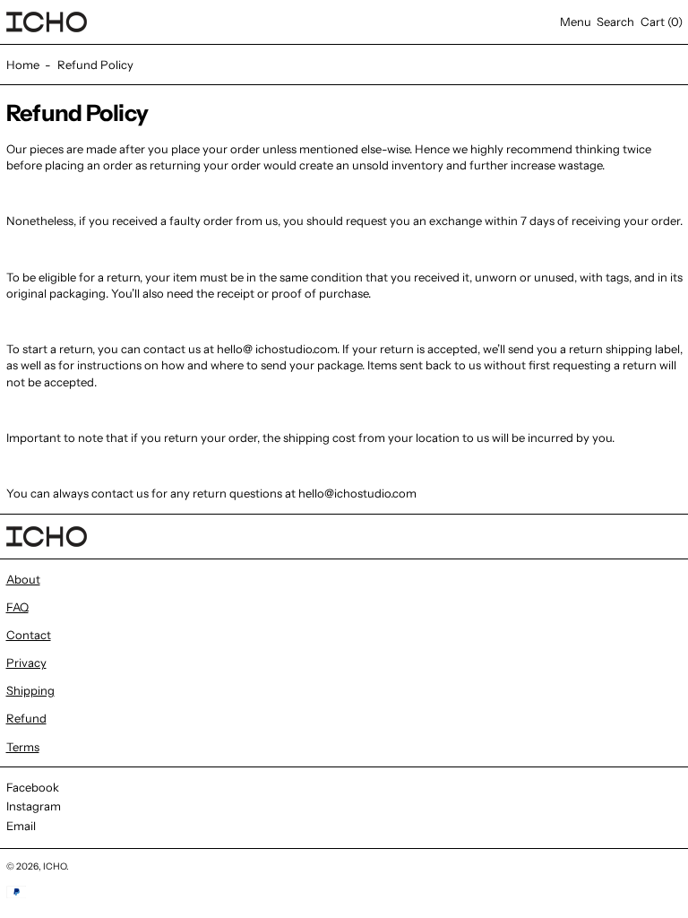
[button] (615, 22)
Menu (575, 21)
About (23, 579)
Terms (22, 747)
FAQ (17, 607)
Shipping (30, 690)
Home (22, 64)
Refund (26, 718)
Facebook (32, 787)
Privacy (26, 662)
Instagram (33, 806)
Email (21, 825)
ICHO (54, 866)
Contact (28, 635)
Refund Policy (95, 64)
